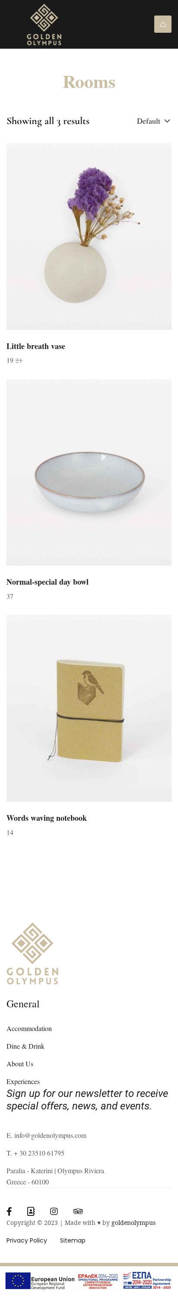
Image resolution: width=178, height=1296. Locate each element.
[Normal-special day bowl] (89, 472)
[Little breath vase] (89, 236)
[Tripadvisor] (78, 1211)
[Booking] (31, 1211)
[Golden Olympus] (59, 24)
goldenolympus (133, 1222)
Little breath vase (35, 346)
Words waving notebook (46, 817)
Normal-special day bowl (47, 581)
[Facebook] (9, 1211)
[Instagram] (54, 1211)
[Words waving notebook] (89, 708)
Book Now (163, 24)
